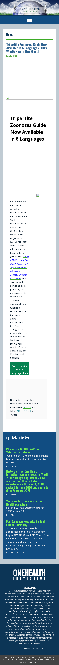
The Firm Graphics (46, 657)
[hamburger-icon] (29, 20)
